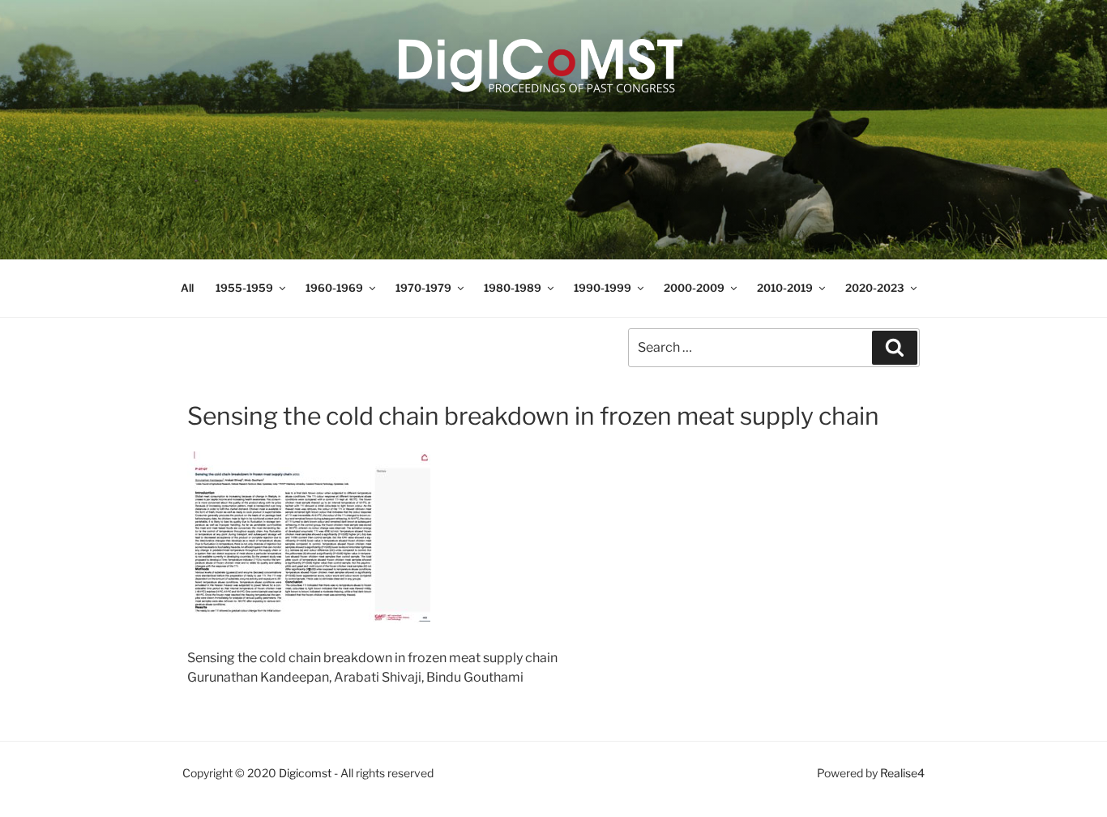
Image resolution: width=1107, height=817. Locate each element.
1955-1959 (244, 287)
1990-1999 (602, 287)
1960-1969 (334, 287)
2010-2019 (785, 287)
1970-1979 (423, 287)
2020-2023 (874, 287)
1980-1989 (512, 287)
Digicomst (305, 773)
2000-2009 (694, 287)
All (187, 287)
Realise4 (902, 773)
